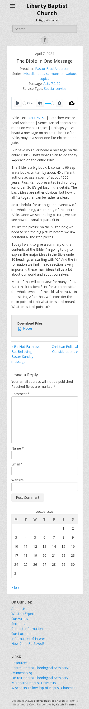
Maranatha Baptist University (33, 682)
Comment (20, 394)
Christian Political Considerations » (65, 349)
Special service (55, 88)
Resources (19, 663)
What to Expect (23, 613)
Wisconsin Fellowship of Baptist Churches (43, 687)
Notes (27, 328)
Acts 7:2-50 (52, 83)
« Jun (15, 587)
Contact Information (27, 628)
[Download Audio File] (72, 103)
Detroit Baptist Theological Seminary (39, 677)
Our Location (21, 633)
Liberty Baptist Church (49, 700)
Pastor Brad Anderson (52, 68)
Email (17, 464)
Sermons (18, 623)
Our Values (19, 618)
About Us (18, 608)
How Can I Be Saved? (27, 643)
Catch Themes (66, 704)
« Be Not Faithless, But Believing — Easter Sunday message (26, 354)
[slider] (49, 103)
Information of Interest (29, 638)
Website (17, 480)
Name (17, 448)
